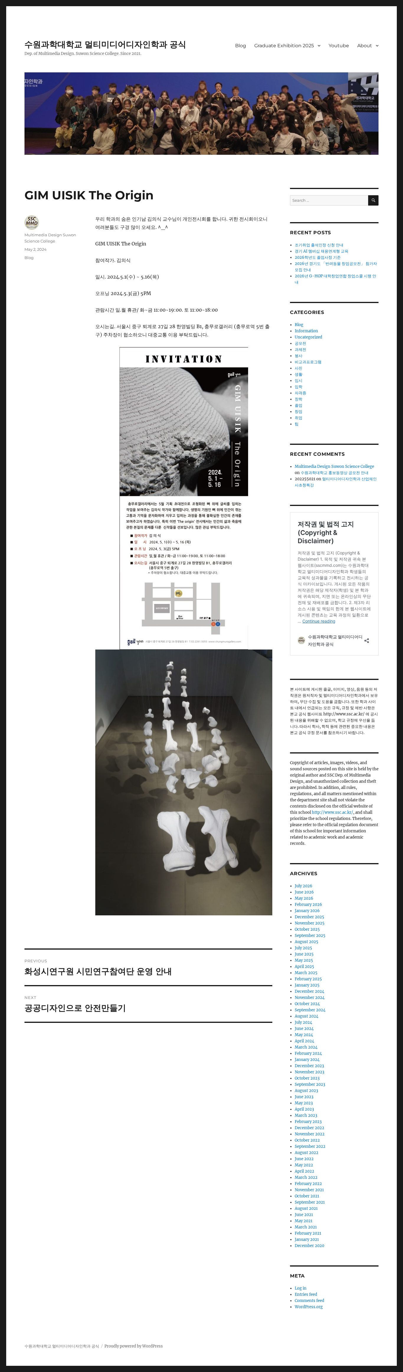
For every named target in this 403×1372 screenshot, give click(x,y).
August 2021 (306, 1208)
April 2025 (304, 966)
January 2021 (307, 1239)
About (364, 45)
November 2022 (310, 1134)
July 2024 (303, 1022)
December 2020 (309, 1245)
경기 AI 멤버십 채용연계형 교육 (321, 251)
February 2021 (308, 1233)
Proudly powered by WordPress (133, 1346)
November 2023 (309, 1072)
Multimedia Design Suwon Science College (334, 466)
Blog (240, 45)
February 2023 (308, 1121)
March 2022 (306, 1177)
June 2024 (304, 1028)
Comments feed (309, 1300)
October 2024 (307, 1003)
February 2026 (308, 904)
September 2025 (310, 935)
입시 (298, 380)
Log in (301, 1288)
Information (306, 330)
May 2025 (304, 960)
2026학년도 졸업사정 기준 (318, 257)
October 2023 (307, 1078)
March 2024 (306, 1047)
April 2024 (304, 1041)
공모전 (300, 343)
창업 (298, 411)
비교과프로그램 (308, 361)
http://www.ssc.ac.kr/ (332, 812)
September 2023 (310, 1084)
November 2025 (310, 923)
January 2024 (307, 1059)
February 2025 (308, 979)
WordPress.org (309, 1306)
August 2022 (306, 1152)
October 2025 (307, 929)
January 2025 (307, 985)
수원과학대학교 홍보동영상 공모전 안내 (334, 472)
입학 (298, 386)
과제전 (300, 349)
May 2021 (303, 1220)
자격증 (300, 393)
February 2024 (308, 1053)
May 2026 (304, 898)
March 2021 (306, 1227)
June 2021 (304, 1214)
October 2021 (307, 1196)
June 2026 (304, 892)
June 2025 (304, 954)
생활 (298, 374)
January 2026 (307, 910)
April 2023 (304, 1109)
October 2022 (307, 1140)
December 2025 (309, 916)
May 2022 (304, 1165)
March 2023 (306, 1115)
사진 (298, 368)
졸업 (298, 405)
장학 (298, 399)
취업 (298, 417)
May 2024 (304, 1034)
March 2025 (306, 972)
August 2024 (306, 1016)
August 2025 (306, 941)
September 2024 (310, 1010)
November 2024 (310, 997)
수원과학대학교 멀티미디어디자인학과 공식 (105, 44)
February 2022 (308, 1183)
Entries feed (306, 1294)
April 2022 (304, 1171)
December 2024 (309, 991)
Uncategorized (308, 337)
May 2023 (304, 1103)
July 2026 (303, 885)
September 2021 (310, 1202)
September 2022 (310, 1146)
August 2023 (306, 1090)
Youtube (339, 45)
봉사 (298, 355)
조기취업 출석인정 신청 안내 (319, 245)
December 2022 (309, 1127)
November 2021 (309, 1189)
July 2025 (303, 948)
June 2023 (304, 1096)
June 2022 (304, 1158)
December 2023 (309, 1065)
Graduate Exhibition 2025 (284, 45)
